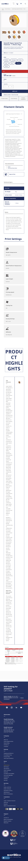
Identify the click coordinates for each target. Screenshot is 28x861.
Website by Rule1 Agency (17, 857)
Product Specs (4, 98)
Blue (12, 63)
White (6, 60)
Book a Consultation (8, 794)
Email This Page (15, 94)
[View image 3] (14, 32)
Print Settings (14, 98)
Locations (6, 746)
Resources (6, 822)
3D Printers (6, 766)
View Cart (6, 802)
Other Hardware (7, 770)
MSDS (9, 166)
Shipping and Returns (8, 753)
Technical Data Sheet (12, 168)
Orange (14, 60)
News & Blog (6, 743)
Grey (20, 60)
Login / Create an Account (9, 800)
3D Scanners (6, 768)
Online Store (6, 765)
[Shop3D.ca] (5, 4)
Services (5, 780)
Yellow (18, 63)
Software (6, 778)
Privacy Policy (7, 756)
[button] (17, 3)
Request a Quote (7, 94)
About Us (6, 739)
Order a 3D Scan (7, 788)
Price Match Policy (8, 755)
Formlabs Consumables (9, 773)
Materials (6, 771)
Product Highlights (23, 98)
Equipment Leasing (8, 790)
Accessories (6, 777)
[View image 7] (14, 37)
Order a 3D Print (7, 787)
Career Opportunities (8, 741)
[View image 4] (19, 32)
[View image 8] (19, 37)
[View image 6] (9, 37)
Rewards (6, 804)
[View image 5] (24, 32)
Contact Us (6, 744)
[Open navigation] (21, 4)
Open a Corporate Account (10, 805)
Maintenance (7, 792)
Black (6, 66)
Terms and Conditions (8, 758)
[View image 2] (9, 32)
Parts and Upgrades (8, 775)
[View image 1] (4, 32)
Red (6, 63)
